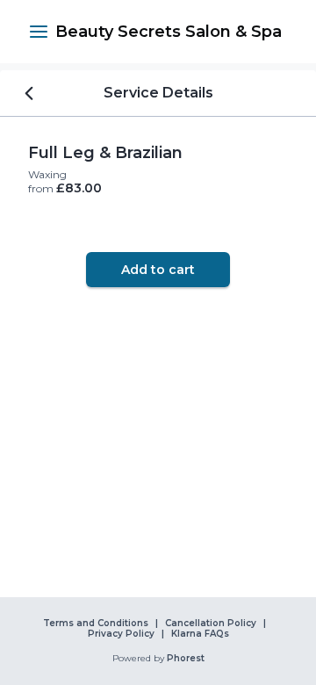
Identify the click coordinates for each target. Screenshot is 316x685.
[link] (168, 32)
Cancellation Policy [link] (210, 623)
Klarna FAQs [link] (200, 634)
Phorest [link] (186, 658)
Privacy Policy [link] (121, 634)
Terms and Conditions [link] (95, 623)
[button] (38, 31)
